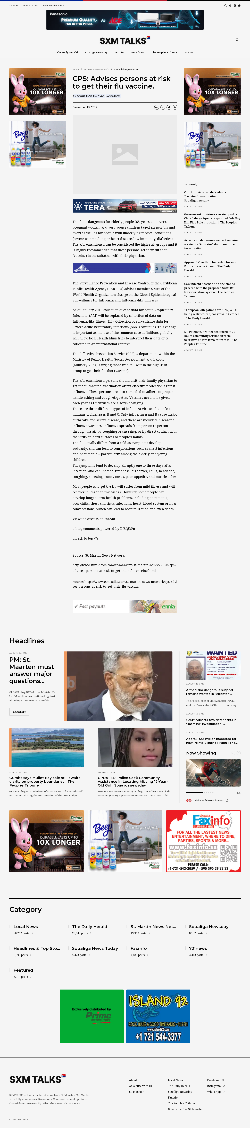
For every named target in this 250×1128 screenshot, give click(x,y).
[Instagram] (235, 5)
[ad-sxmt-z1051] (37, 144)
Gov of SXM (137, 52)
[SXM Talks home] (125, 40)
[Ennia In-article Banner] (125, 606)
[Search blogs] (225, 5)
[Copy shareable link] (156, 107)
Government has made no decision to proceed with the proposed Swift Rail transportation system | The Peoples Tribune (210, 290)
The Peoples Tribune (164, 52)
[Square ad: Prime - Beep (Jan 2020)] (92, 1016)
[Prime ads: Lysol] (37, 91)
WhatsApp (214, 1092)
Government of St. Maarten (185, 1109)
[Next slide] (239, 753)
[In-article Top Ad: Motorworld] (125, 206)
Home (76, 69)
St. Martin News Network (96, 69)
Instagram (214, 1086)
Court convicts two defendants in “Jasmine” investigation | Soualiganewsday (207, 196)
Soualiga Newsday (96, 52)
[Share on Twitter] (168, 107)
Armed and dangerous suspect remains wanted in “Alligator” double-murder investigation (211, 244)
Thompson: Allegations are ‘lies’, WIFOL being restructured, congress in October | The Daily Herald (211, 314)
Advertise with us (140, 1086)
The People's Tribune (182, 1103)
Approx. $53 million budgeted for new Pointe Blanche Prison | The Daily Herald (210, 266)
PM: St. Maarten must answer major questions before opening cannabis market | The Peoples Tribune (31, 670)
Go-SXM (188, 52)
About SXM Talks (30, 5)
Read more (21, 711)
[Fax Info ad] (203, 841)
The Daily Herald (67, 52)
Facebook (213, 1080)
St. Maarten (136, 1092)
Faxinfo (119, 52)
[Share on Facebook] (162, 107)
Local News (113, 95)
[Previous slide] (233, 753)
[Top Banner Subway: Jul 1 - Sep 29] (125, 20)
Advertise (13, 5)
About (133, 1080)
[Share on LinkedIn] (175, 107)
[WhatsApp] (239, 5)
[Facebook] (230, 5)
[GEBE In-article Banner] (125, 268)
